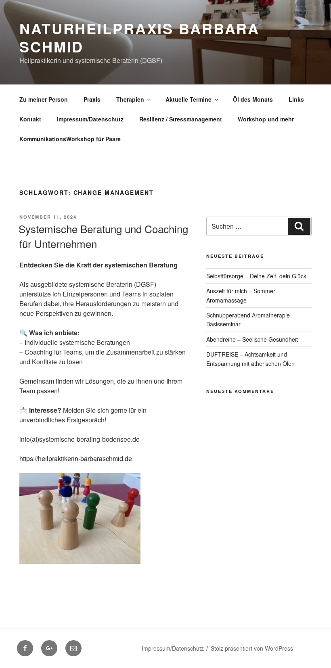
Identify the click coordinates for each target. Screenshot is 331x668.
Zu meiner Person (43, 99)
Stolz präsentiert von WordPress (252, 648)
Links (296, 99)
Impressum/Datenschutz (90, 119)
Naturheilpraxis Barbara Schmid (139, 37)
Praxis (92, 99)
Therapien (130, 99)
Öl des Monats (253, 99)
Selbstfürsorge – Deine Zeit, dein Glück (256, 276)
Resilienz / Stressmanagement (180, 119)
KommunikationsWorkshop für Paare (70, 139)
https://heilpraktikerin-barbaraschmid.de (75, 458)
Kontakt (30, 119)
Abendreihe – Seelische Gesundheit (252, 339)
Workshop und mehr (266, 119)
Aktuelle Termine (189, 99)
